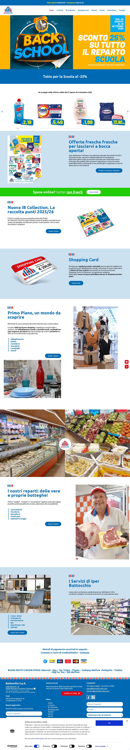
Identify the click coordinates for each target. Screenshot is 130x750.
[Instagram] (127, 367)
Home (50, 703)
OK (109, 723)
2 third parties (39, 738)
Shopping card (53, 710)
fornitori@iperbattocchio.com (98, 691)
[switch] (54, 746)
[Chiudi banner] (127, 721)
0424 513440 (95, 686)
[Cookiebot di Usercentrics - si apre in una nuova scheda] (12, 746)
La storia (51, 705)
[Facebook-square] (127, 362)
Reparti (51, 712)
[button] (2, 111)
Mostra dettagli (100, 746)
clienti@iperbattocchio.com (97, 689)
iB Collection (53, 707)
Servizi (50, 714)
